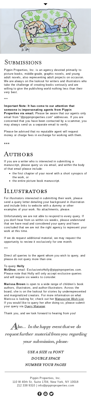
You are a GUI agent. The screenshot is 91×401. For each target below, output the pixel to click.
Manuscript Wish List (69, 298)
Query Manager (35, 306)
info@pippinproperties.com (56, 385)
